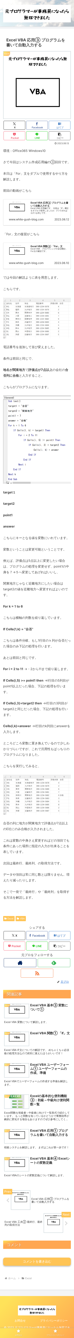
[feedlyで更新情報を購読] (54, 962)
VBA (22, 918)
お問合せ (20, 1320)
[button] (59, 135)
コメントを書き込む (37, 1261)
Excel (10, 918)
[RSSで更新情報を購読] (37, 973)
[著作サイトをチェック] (20, 962)
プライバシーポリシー (54, 1320)
